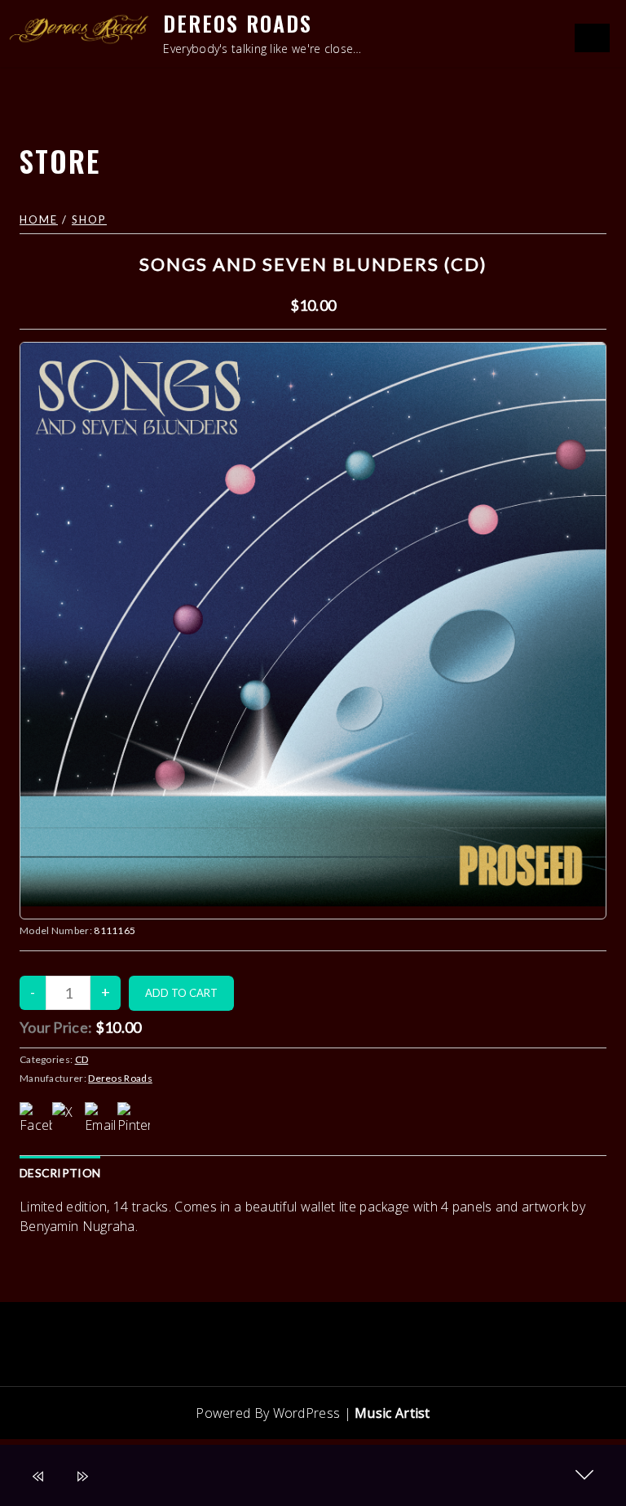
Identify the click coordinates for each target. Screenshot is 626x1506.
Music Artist (392, 1413)
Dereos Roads (237, 23)
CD (82, 1059)
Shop (89, 219)
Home (39, 219)
